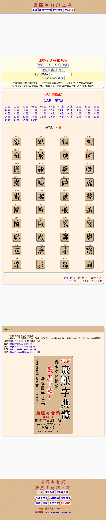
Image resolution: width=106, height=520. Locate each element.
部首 (65, 65)
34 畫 (7, 116)
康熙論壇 (57, 10)
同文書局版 (41, 497)
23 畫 (7, 113)
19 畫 (70, 110)
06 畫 (52, 106)
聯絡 (45, 503)
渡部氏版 (65, 497)
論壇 (38, 503)
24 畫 (16, 113)
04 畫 (34, 106)
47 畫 (7, 120)
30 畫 (70, 113)
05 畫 (43, 106)
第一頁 (72, 281)
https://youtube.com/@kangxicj (23, 349)
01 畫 (7, 106)
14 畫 (25, 110)
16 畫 (43, 110)
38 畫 (43, 116)
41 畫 (70, 116)
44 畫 (87, 116)
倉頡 (56, 65)
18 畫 (61, 110)
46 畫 (96, 116)
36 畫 (25, 116)
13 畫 (16, 110)
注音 (61, 69)
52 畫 (25, 120)
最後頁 (98, 281)
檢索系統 (49, 492)
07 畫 (61, 106)
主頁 (34, 10)
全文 (48, 65)
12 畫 (7, 110)
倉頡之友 (69, 10)
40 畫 (61, 116)
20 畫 (79, 110)
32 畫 (87, 113)
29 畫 (61, 113)
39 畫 (52, 116)
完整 (66, 278)
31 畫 (79, 113)
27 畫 (43, 113)
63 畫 (34, 120)
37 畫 (34, 116)
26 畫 (34, 113)
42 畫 (79, 116)
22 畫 (96, 110)
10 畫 (87, 106)
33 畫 (96, 113)
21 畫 (87, 110)
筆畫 (44, 69)
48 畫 (16, 120)
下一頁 (89, 281)
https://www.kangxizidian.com (58, 512)
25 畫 (25, 113)
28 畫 (52, 113)
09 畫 (79, 106)
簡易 (72, 278)
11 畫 (96, 106)
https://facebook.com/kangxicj (22, 346)
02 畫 (16, 106)
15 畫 (34, 110)
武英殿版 (54, 497)
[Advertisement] (53, 36)
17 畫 (52, 110)
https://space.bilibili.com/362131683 (25, 352)
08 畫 (70, 106)
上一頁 (81, 281)
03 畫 (25, 106)
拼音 (53, 69)
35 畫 (16, 116)
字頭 (40, 65)
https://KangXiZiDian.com (21, 344)
